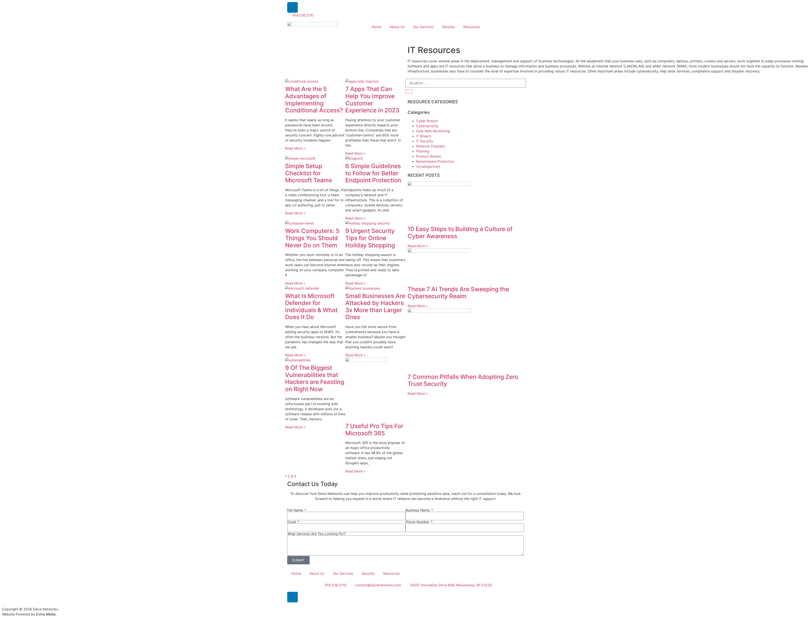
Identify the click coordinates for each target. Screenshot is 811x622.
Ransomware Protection (435, 161)
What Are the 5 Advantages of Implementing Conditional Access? (314, 99)
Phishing (422, 151)
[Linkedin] (292, 7)
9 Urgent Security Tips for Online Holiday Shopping (370, 238)
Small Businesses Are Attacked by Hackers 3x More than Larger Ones (375, 306)
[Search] (409, 91)
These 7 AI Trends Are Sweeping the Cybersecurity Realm (458, 293)
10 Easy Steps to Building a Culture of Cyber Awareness (460, 232)
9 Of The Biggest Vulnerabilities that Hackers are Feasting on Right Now (314, 378)
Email (292, 522)
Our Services (423, 27)
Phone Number (418, 522)
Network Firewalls (430, 146)
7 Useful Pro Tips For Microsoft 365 (374, 429)
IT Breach (423, 136)
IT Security (424, 141)
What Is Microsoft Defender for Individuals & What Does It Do (311, 306)
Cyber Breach (427, 121)
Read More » (295, 148)
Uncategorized (428, 166)
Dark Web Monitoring (433, 131)
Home (376, 27)
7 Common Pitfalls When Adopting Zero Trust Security (463, 380)
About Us (397, 27)
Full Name (295, 510)
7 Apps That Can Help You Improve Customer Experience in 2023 (372, 99)
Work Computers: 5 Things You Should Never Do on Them (312, 238)
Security (448, 27)
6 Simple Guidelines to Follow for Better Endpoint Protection (373, 173)
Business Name (418, 510)
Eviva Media (46, 614)
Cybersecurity (427, 126)
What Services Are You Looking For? (316, 533)
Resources (471, 27)
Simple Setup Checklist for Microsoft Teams (308, 173)
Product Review (428, 156)
